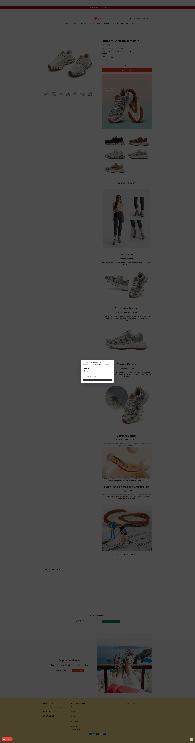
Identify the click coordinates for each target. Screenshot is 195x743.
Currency (86, 374)
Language (86, 368)
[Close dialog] (113, 361)
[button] (97, 371)
